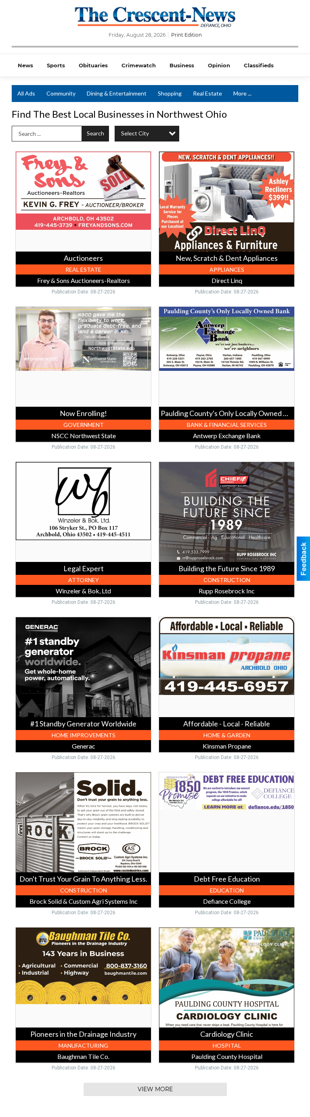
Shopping (170, 93)
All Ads (26, 93)
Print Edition (186, 35)
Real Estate (207, 93)
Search (95, 133)
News (25, 65)
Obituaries (93, 65)
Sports (56, 65)
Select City (135, 133)
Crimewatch (138, 65)
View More (155, 1089)
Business (182, 65)
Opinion (219, 65)
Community (60, 93)
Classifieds (259, 65)
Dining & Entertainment (117, 93)
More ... (242, 93)
